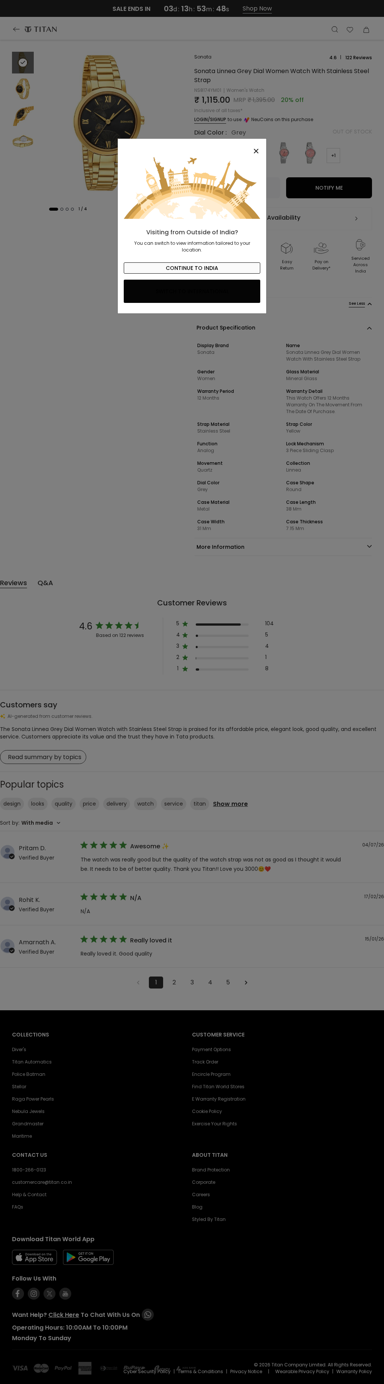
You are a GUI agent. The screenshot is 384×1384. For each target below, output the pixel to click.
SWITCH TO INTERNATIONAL (192, 291)
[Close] (192, 147)
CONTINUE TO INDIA (192, 268)
